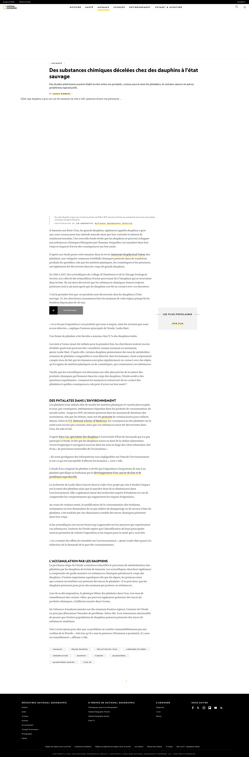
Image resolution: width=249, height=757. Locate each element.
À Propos (169, 747)
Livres (158, 712)
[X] (198, 708)
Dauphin (81, 655)
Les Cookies (139, 747)
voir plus (178, 323)
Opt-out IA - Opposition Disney (188, 747)
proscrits (107, 417)
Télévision (25, 2)
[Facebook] (193, 708)
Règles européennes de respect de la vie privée (113, 747)
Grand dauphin (80, 649)
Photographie (27, 734)
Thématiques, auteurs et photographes (102, 707)
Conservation (60, 655)
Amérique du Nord (136, 649)
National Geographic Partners (99, 712)
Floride (99, 655)
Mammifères (119, 655)
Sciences (25, 721)
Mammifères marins (64, 662)
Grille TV (91, 721)
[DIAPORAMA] (100, 313)
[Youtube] (215, 708)
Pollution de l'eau (107, 649)
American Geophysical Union (128, 254)
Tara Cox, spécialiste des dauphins (78, 437)
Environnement (27, 725)
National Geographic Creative (114, 223)
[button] (100, 313)
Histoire (25, 707)
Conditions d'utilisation (83, 747)
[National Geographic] (4, 7)
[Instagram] (204, 708)
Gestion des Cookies (154, 747)
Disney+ (242, 2)
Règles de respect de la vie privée (58, 747)
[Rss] (221, 708)
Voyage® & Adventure (30, 729)
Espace (24, 738)
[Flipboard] (209, 708)
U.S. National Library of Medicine (87, 421)
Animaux (56, 63)
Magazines (9, 2)
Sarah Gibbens (62, 94)
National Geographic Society (98, 716)
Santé (24, 712)
